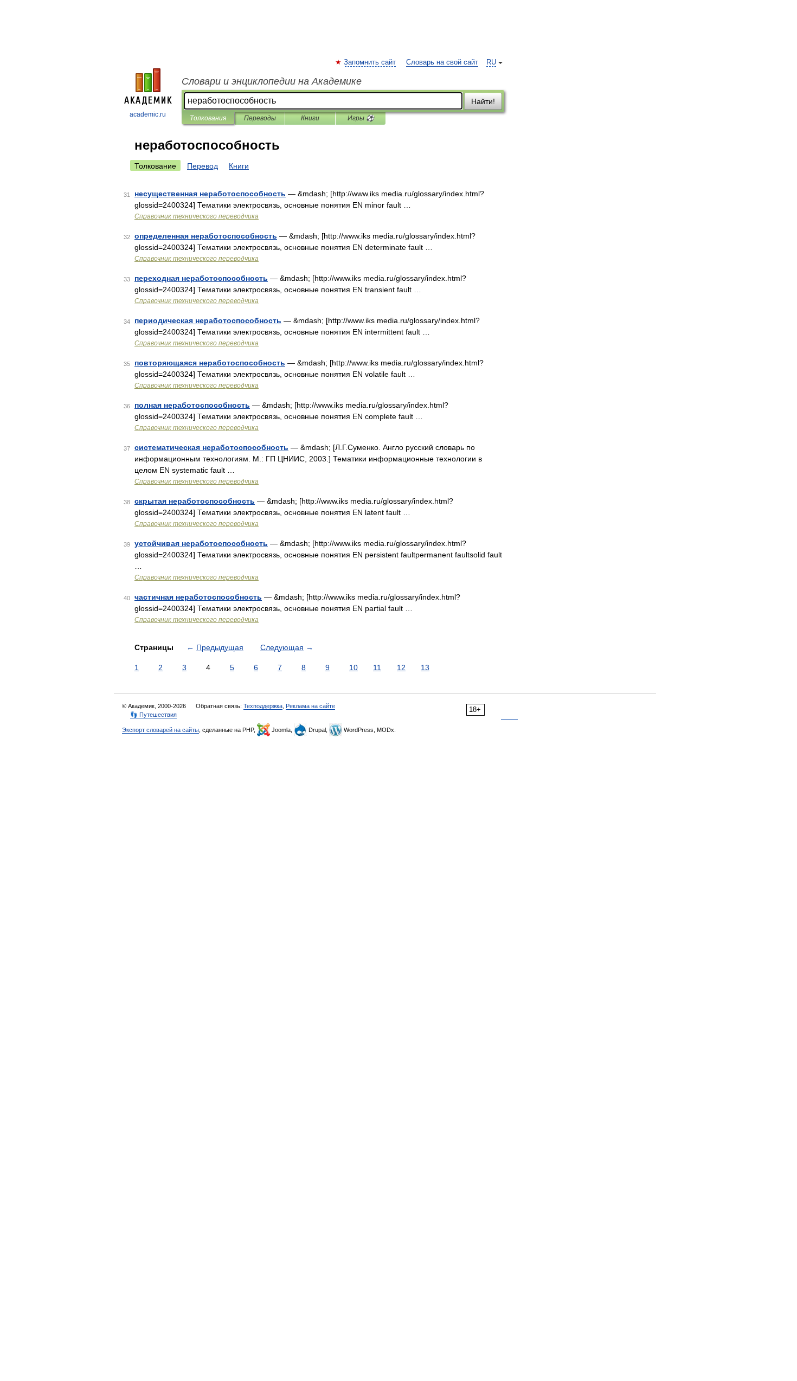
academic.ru (148, 114)
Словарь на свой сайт (442, 62)
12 (401, 667)
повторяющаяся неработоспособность (209, 362)
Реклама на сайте (310, 706)
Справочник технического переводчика (196, 216)
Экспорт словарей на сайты (160, 730)
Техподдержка (262, 706)
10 (353, 667)
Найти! (483, 101)
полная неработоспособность (192, 405)
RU (491, 62)
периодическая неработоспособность (207, 320)
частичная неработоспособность (198, 597)
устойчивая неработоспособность (201, 543)
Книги (310, 118)
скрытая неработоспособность (194, 501)
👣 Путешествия (153, 714)
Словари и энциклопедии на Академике (272, 81)
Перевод (202, 166)
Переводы (260, 118)
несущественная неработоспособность (210, 193)
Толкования (208, 118)
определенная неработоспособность (205, 236)
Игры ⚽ (361, 118)
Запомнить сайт (370, 62)
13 (425, 667)
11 (377, 667)
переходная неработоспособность (201, 278)
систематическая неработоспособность (211, 447)
